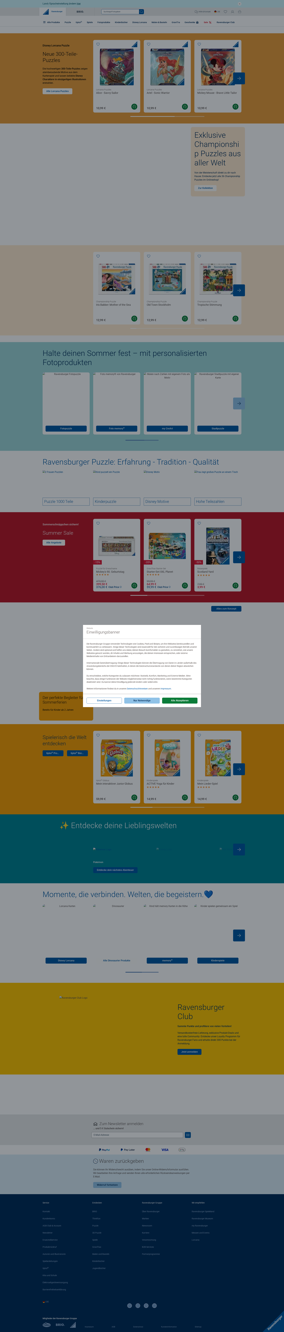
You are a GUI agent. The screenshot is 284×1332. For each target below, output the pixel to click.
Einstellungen (104, 700)
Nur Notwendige (142, 700)
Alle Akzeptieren (180, 700)
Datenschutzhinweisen (137, 688)
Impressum (166, 688)
